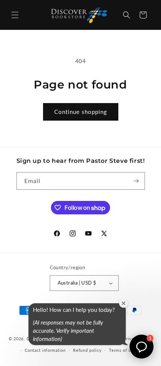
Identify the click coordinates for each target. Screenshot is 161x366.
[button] (15, 15)
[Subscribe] (136, 181)
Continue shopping (80, 111)
